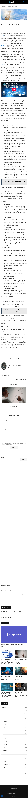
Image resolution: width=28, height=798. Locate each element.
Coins (15, 715)
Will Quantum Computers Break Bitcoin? (9, 601)
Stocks (15, 738)
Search (2, 457)
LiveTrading (3, 64)
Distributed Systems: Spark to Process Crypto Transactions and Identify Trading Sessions (7, 694)
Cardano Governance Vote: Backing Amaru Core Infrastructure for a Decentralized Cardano (11, 591)
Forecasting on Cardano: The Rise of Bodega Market (12, 587)
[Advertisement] (14, 522)
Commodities (15, 718)
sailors (2, 35)
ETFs (15, 724)
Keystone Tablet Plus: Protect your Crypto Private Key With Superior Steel (21, 694)
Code (15, 755)
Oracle (4, 26)
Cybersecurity (15, 758)
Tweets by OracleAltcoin (6, 617)
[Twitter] (12, 788)
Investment (3, 22)
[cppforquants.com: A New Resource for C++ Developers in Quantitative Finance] (14, 395)
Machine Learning (15, 764)
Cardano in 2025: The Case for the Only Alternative (12, 599)
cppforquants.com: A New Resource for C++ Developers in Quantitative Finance (21, 661)
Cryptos (15, 721)
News (14, 747)
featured (4, 352)
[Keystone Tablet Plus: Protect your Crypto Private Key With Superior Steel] (21, 687)
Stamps (15, 735)
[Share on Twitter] (15, 358)
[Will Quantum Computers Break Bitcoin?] (21, 671)
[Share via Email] (18, 358)
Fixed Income (15, 727)
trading (3, 45)
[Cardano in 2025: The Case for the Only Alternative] (7, 671)
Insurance (15, 730)
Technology (15, 775)
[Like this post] (11, 358)
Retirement (14, 750)
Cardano (14, 707)
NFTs (15, 770)
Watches (15, 744)
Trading (8, 22)
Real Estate (15, 733)
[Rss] (15, 788)
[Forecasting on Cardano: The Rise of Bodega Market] (14, 634)
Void (14, 778)
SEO (15, 773)
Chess (14, 710)
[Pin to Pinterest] (16, 358)
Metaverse (15, 767)
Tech (14, 753)
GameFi (15, 761)
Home (2, 6)
